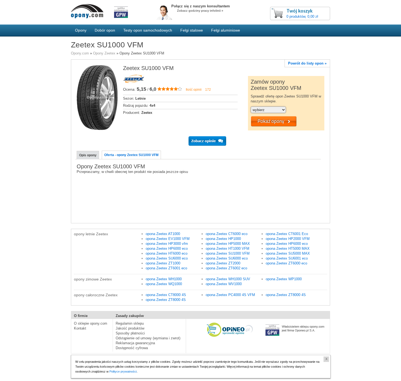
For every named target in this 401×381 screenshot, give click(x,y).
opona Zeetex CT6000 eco (226, 234)
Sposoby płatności (130, 333)
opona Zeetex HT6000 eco (166, 253)
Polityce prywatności (123, 371)
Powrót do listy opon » (307, 63)
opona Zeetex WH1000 (164, 279)
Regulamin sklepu (130, 323)
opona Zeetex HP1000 (223, 239)
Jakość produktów (130, 328)
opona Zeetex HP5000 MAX (228, 244)
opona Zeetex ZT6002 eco (226, 268)
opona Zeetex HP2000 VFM (288, 239)
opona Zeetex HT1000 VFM (227, 248)
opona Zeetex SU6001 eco (287, 258)
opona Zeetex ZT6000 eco (286, 263)
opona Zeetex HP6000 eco (167, 248)
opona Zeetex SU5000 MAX (288, 253)
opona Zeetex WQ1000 (164, 284)
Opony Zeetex (104, 53)
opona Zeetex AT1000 (163, 234)
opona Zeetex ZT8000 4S (166, 300)
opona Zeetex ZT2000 (223, 263)
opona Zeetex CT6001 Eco (287, 234)
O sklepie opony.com (90, 323)
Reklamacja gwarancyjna (135, 343)
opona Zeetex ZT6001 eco (166, 268)
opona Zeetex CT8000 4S (166, 295)
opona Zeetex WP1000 (284, 279)
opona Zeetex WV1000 (224, 284)
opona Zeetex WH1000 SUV (228, 279)
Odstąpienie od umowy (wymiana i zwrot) (148, 338)
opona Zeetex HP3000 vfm (167, 244)
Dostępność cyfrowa (132, 348)
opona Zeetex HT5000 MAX (288, 248)
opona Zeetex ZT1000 (163, 263)
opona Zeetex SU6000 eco (167, 258)
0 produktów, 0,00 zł (302, 16)
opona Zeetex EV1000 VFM (168, 239)
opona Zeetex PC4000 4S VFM (230, 295)
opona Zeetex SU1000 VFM (228, 253)
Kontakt (80, 328)
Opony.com (80, 53)
